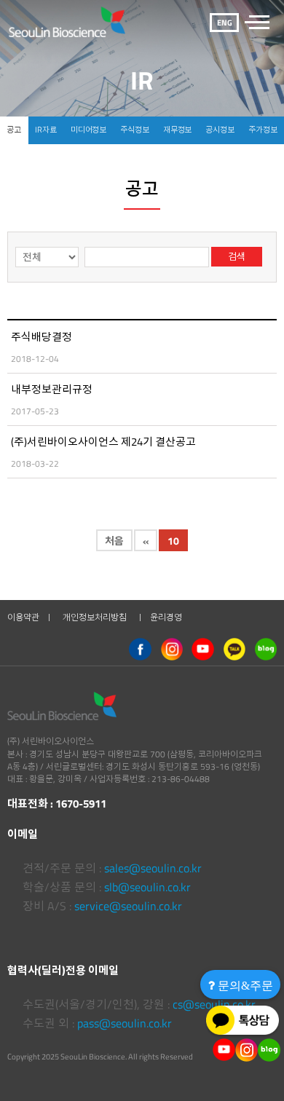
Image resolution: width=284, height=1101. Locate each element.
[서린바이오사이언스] (72, 22)
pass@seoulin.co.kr (124, 1023)
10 (173, 540)
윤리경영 (166, 617)
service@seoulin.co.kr (128, 906)
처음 (114, 540)
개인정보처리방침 (95, 617)
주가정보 (262, 129)
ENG (224, 22)
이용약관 (23, 617)
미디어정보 (88, 129)
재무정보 (177, 129)
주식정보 (134, 129)
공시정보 (219, 129)
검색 (236, 256)
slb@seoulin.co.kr (147, 887)
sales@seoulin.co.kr (153, 868)
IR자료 (46, 129)
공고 (14, 129)
